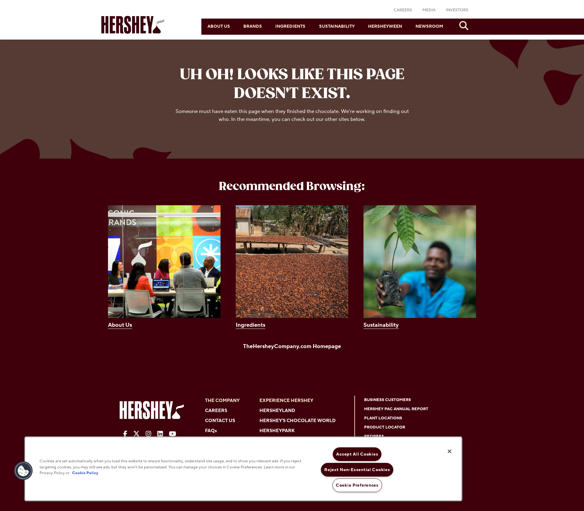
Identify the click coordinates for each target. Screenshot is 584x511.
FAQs (211, 431)
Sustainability (337, 26)
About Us (218, 26)
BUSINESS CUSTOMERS (387, 399)
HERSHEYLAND (277, 411)
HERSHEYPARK (277, 431)
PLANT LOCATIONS (383, 418)
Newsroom (429, 26)
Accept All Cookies (357, 454)
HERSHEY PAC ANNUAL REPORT (396, 409)
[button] (23, 471)
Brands (252, 26)
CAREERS (403, 10)
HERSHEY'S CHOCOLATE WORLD (297, 421)
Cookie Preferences (357, 485)
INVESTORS (457, 10)
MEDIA (429, 10)
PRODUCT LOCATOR (384, 427)
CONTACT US (220, 421)
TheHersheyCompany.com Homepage (292, 346)
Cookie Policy (85, 472)
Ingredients (290, 26)
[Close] (449, 451)
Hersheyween (385, 26)
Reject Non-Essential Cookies (357, 470)
